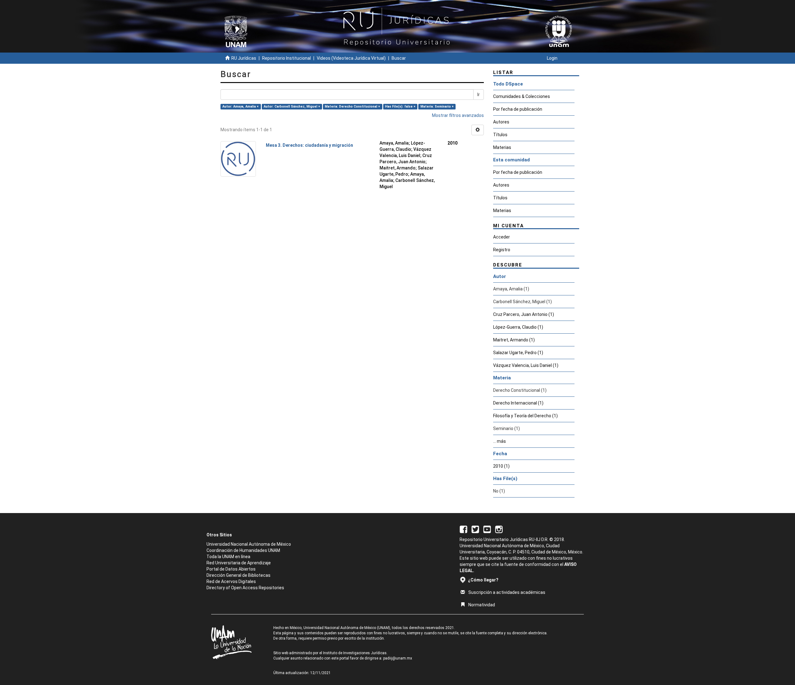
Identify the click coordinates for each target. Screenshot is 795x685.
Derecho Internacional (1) (518, 402)
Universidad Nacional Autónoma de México (249, 544)
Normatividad (481, 604)
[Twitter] (475, 528)
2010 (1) (501, 466)
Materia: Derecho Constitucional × (352, 106)
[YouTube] (487, 528)
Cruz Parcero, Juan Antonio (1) (523, 314)
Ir (478, 94)
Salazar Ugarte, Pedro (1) (518, 352)
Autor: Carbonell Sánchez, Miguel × (292, 106)
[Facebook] (463, 528)
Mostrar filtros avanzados (458, 115)
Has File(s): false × (400, 106)
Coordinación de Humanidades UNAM (243, 550)
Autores (501, 121)
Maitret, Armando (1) (514, 339)
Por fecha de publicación (517, 109)
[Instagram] (499, 528)
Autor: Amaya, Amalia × (240, 106)
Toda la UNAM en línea (228, 556)
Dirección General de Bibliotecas (238, 575)
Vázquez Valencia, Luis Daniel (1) (525, 365)
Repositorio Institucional (286, 58)
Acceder (501, 236)
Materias (502, 147)
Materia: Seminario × (437, 106)
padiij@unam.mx (397, 658)
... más (499, 441)
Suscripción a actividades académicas (506, 592)
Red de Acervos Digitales (231, 581)
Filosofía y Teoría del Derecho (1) (525, 415)
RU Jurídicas (243, 58)
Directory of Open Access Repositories (245, 587)
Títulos (500, 134)
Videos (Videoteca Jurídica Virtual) (351, 58)
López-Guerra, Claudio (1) (518, 327)
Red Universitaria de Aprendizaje (239, 562)
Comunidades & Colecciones (521, 96)
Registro (501, 249)
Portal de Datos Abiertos (231, 569)
